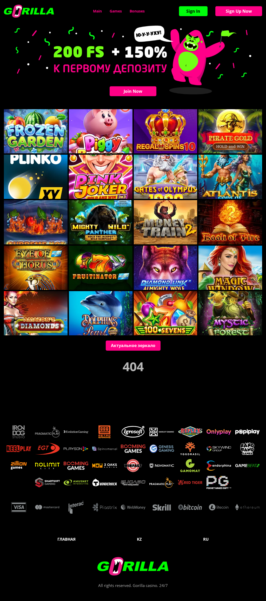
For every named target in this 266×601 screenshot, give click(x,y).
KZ (139, 539)
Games (116, 11)
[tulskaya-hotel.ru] (29, 11)
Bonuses (137, 11)
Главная (66, 539)
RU (206, 539)
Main (97, 11)
